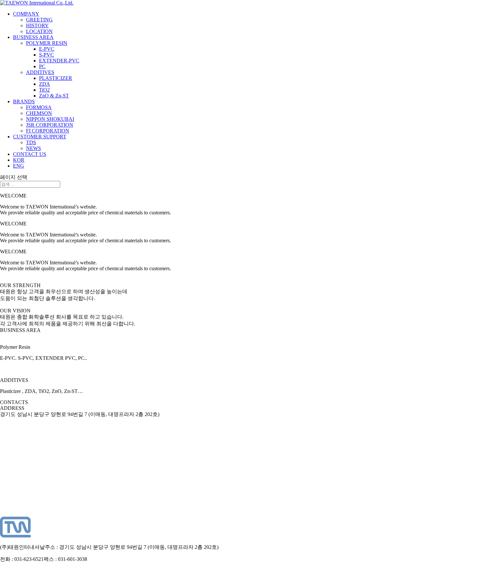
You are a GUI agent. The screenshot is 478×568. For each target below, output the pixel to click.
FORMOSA (39, 107)
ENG (18, 166)
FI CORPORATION (47, 130)
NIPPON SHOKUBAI (50, 119)
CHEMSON (39, 113)
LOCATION (39, 31)
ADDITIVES (40, 72)
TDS (31, 142)
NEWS (33, 148)
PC (42, 66)
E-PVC (46, 49)
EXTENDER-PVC (59, 60)
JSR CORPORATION (49, 125)
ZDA (44, 84)
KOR (18, 160)
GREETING (39, 19)
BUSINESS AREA (33, 37)
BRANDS (24, 101)
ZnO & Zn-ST (54, 95)
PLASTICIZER (55, 78)
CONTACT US (29, 154)
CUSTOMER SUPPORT (39, 136)
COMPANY (26, 14)
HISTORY (37, 25)
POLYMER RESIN (46, 43)
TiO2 (44, 90)
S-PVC (46, 54)
